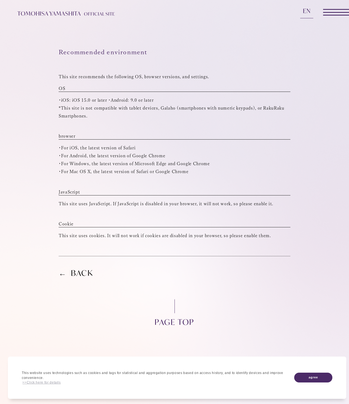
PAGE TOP (174, 321)
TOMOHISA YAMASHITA (66, 13)
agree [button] (313, 377)
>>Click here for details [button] (41, 382)
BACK (82, 273)
